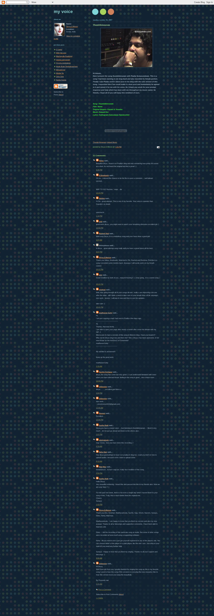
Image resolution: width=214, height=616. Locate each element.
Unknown (103, 387)
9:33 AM (99, 446)
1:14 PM (99, 216)
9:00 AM (99, 558)
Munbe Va (60, 73)
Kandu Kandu (61, 80)
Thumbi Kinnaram (99, 142)
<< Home (99, 598)
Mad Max (102, 467)
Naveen (102, 413)
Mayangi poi (60, 70)
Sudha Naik (103, 425)
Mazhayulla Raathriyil (64, 56)
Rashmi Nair (104, 233)
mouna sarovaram (63, 60)
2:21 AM (99, 584)
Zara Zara (60, 76)
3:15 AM (99, 366)
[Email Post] (157, 147)
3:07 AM (99, 240)
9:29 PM (99, 170)
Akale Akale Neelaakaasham (67, 66)
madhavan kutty (105, 313)
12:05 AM (99, 408)
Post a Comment (104, 589)
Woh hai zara (61, 53)
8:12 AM (99, 461)
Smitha (102, 198)
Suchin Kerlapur (105, 372)
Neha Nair (103, 452)
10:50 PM (99, 228)
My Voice (63, 11)
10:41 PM (99, 307)
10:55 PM (99, 381)
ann (100, 275)
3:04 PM (99, 393)
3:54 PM (99, 473)
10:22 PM (99, 193)
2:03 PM (99, 504)
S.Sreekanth (104, 175)
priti (100, 222)
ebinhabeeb (104, 440)
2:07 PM (99, 434)
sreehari (102, 290)
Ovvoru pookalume (63, 63)
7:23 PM (118, 147)
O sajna (59, 49)
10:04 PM (99, 420)
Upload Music (112, 142)
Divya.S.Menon (105, 257)
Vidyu (101, 161)
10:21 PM (99, 269)
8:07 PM (99, 252)
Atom (121, 594)
